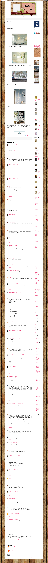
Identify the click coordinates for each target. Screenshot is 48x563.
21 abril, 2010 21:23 (16, 270)
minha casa (36, 275)
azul (11, 139)
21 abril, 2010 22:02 (18, 277)
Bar (35, 225)
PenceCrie (10, 513)
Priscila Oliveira (11, 330)
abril (37, 351)
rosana (10, 498)
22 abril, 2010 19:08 (13, 442)
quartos (21, 139)
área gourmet (37, 214)
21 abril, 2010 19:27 (18, 222)
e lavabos (36, 250)
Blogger (31, 557)
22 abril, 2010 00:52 (13, 321)
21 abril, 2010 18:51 (13, 199)
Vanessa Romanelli (12, 292)
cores (19, 139)
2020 (36, 321)
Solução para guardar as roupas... (38, 390)
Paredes (36, 283)
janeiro (37, 417)
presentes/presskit (37, 289)
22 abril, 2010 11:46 (16, 376)
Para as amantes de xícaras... (38, 361)
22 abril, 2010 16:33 (17, 430)
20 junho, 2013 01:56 (15, 519)
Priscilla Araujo (11, 414)
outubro (37, 342)
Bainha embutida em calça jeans (38, 371)
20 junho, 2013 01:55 (15, 513)
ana (9, 551)
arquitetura (36, 216)
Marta (10, 258)
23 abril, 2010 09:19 (15, 469)
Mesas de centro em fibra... (37, 385)
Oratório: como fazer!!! (39, 125)
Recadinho (36, 295)
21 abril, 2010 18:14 (15, 178)
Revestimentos (37, 300)
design (36, 246)
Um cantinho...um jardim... (38, 358)
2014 (36, 330)
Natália (10, 366)
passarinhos (36, 284)
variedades (36, 307)
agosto (37, 345)
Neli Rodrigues (11, 455)
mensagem (36, 272)
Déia (9, 199)
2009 (36, 419)
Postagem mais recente (11, 539)
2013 (36, 332)
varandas (36, 306)
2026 (36, 312)
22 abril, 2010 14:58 (17, 414)
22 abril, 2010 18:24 (16, 436)
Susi (9, 442)
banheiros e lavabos (15, 139)
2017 (36, 326)
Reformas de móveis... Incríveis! (38, 355)
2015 (36, 329)
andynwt (23, 557)
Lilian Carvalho (11, 450)
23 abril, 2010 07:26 (17, 455)
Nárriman (10, 491)
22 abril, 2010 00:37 (15, 306)
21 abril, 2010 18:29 (15, 186)
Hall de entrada (37, 255)
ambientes (36, 202)
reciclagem (36, 296)
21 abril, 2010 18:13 (15, 164)
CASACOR (36, 226)
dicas (35, 248)
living (36, 266)
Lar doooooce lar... (39, 129)
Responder (10, 147)
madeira (36, 269)
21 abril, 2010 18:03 (19, 144)
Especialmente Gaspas (12, 144)
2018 (36, 324)
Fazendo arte (11, 270)
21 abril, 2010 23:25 (18, 292)
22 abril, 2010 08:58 (17, 330)
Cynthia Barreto (11, 338)
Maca (10, 478)
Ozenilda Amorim (12, 222)
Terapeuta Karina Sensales (13, 354)
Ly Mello (10, 186)
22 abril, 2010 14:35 (20, 403)
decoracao (36, 241)
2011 (36, 335)
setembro (37, 343)
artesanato (36, 220)
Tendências (36, 305)
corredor (36, 234)
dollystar (10, 245)
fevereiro (37, 416)
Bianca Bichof (11, 283)
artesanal (36, 219)
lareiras (36, 263)
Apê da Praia (37, 209)
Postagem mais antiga (28, 539)
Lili (9, 321)
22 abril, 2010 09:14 (17, 338)
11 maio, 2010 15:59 (14, 498)
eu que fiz (36, 252)
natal (35, 279)
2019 (36, 323)
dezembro (37, 338)
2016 (36, 327)
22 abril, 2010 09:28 (21, 354)
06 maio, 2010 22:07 (15, 491)
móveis (36, 278)
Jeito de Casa (29, 135)
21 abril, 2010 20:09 (15, 245)
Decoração (36, 242)
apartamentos (37, 208)
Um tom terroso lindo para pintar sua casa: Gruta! (37, 46)
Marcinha (10, 469)
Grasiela (10, 164)
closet (35, 230)
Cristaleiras (36, 236)
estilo (35, 251)
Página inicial (19, 539)
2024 (36, 315)
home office (36, 256)
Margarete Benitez (12, 277)
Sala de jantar (38, 352)
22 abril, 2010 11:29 (15, 366)
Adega (36, 199)
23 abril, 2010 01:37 (17, 450)
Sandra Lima (11, 214)
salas (35, 302)
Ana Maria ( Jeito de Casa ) (13, 546)
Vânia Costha (11, 430)
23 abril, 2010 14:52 (14, 478)
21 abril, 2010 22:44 (17, 283)
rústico (36, 301)
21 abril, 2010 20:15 (14, 258)
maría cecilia (11, 376)
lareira (36, 262)
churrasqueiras (37, 229)
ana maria (11, 550)
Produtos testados (37, 290)
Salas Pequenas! (39, 192)
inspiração (36, 261)
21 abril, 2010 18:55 (16, 214)
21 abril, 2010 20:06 (15, 237)
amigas (36, 205)
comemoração (37, 231)
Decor (35, 240)
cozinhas (36, 235)
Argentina (36, 215)
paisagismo (36, 282)
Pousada (36, 288)
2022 (36, 318)
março (37, 414)
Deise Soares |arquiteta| (12, 403)
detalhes (36, 247)
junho (37, 348)
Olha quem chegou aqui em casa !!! (38, 412)
